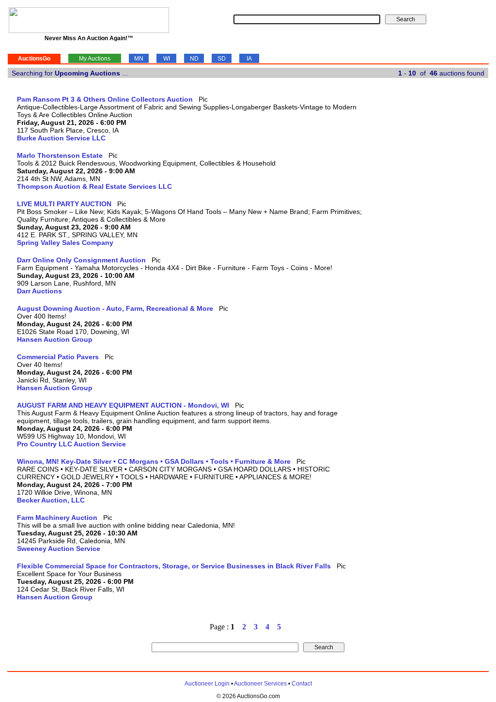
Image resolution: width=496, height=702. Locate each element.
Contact (302, 683)
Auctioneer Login (207, 683)
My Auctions (94, 58)
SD (221, 58)
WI (166, 58)
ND (194, 58)
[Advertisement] (448, 240)
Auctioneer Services (260, 683)
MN (138, 58)
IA (249, 58)
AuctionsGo (34, 58)
